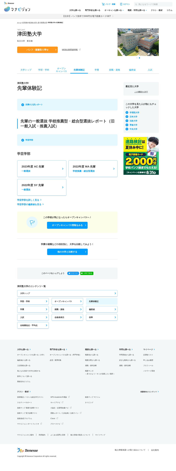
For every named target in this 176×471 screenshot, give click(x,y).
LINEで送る (88, 273)
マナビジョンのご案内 (25, 435)
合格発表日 (59, 317)
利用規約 (42, 435)
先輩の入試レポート (34, 104)
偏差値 (92, 309)
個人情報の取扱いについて (80, 435)
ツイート (74, 273)
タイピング (89, 402)
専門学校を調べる (92, 10)
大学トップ (25, 293)
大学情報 (25, 22)
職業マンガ (100, 372)
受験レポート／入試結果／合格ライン (64, 413)
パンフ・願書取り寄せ (38, 50)
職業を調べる (91, 349)
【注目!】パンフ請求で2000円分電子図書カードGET (86, 16)
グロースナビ (55, 424)
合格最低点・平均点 (29, 325)
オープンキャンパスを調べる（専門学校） (65, 355)
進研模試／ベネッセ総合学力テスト (30, 397)
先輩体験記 (94, 301)
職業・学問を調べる (136, 10)
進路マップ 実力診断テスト (27, 413)
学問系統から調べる (126, 355)
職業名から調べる (91, 355)
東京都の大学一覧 (33, 22)
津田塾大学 (43, 22)
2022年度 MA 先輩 (84, 168)
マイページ (148, 349)
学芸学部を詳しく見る (28, 200)
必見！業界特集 (55, 360)
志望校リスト (148, 355)
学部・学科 (25, 301)
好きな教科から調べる (127, 360)
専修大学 (133, 125)
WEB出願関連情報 (70, 50)
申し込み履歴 (148, 360)
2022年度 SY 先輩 (33, 187)
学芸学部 (29, 140)
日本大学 (133, 117)
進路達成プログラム (24, 418)
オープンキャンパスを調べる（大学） (31, 355)
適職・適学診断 (91, 366)
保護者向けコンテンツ (148, 392)
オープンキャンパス (63, 301)
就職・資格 (59, 309)
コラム (169, 10)
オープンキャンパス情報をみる (67, 225)
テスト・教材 (157, 10)
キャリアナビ (55, 402)
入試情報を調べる (23, 366)
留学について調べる (24, 376)
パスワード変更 (149, 371)
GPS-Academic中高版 (58, 397)
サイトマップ (100, 435)
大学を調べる (75, 10)
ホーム (19, 22)
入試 (22, 317)
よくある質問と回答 (57, 435)
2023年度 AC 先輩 (33, 168)
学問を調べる (125, 349)
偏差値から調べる (23, 360)
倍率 (91, 317)
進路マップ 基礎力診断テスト (28, 408)
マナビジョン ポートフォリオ (28, 424)
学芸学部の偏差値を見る (29, 204)
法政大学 (133, 121)
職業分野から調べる (92, 360)
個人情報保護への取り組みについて (130, 450)
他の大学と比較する (67, 252)
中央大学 (133, 129)
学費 (22, 309)
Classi (52, 418)
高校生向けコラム (23, 382)
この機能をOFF (141, 92)
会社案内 (155, 450)
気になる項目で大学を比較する (28, 371)
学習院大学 (134, 112)
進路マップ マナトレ (92, 397)
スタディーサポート (24, 402)
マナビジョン (17, 9)
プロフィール (148, 366)
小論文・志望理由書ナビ (59, 408)
